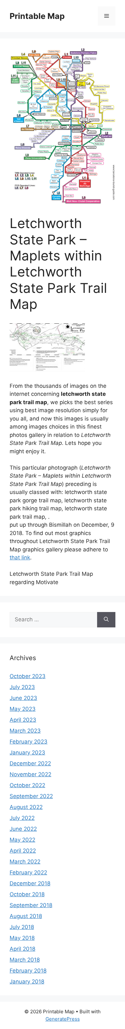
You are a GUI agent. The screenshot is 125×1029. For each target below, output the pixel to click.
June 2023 (23, 698)
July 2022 (22, 818)
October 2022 (27, 785)
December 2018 (30, 883)
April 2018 (22, 949)
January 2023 (27, 752)
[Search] (106, 619)
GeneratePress (63, 1019)
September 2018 (31, 905)
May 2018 (22, 938)
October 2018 (27, 894)
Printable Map (37, 16)
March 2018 (25, 960)
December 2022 (30, 763)
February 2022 (28, 872)
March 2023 (25, 730)
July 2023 (22, 687)
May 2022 (22, 840)
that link (20, 557)
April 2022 (23, 850)
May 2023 (23, 709)
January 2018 (27, 981)
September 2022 (31, 796)
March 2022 (25, 861)
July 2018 (22, 927)
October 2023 (28, 676)
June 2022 (23, 829)
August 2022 (26, 807)
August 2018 (26, 916)
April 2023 (23, 720)
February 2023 (28, 741)
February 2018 (28, 970)
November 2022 (30, 774)
